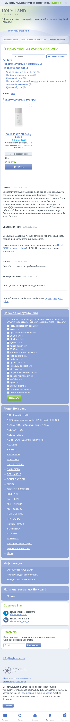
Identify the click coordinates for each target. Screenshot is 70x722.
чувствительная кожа (22, 332)
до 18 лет (16, 379)
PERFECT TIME (15, 514)
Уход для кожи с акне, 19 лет (21, 72)
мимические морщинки (23, 352)
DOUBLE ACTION (16, 479)
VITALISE (12, 533)
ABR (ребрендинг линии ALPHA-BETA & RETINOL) (33, 420)
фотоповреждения (20, 389)
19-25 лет (16, 349)
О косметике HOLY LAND (20, 570)
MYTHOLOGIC (14, 509)
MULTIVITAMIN (14, 504)
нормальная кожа (20, 366)
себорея (15, 359)
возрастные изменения (23, 372)
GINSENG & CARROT (18, 489)
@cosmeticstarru (18, 614)
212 (23, 140)
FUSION (11, 484)
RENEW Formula (15, 524)
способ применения (21, 376)
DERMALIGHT (14, 474)
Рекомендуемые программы (22, 63)
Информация (13, 563)
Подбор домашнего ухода (19, 75)
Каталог (5, 720)
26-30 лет (16, 336)
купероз (15, 342)
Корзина (65, 720)
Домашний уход (14, 78)
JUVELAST (12, 494)
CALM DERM (13, 469)
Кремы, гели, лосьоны (18, 548)
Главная (35, 720)
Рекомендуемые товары (19, 99)
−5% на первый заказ (18, 154)
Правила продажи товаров (14, 681)
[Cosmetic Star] (15, 670)
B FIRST (11, 449)
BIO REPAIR (13, 454)
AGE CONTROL (15, 430)
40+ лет (15, 369)
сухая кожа (17, 362)
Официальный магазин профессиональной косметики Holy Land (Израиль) (35, 20)
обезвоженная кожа (20, 392)
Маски (10, 553)
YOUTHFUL (13, 538)
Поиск (20, 720)
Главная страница (10, 39)
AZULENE (12, 444)
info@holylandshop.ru (18, 30)
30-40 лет (16, 339)
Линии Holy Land (15, 408)
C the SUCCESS (15, 464)
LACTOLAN (13, 499)
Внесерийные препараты (19, 543)
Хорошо (8, 706)
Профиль (50, 720)
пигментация (18, 346)
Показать (14, 398)
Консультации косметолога (21, 579)
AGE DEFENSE (15, 435)
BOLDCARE (13, 459)
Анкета (7, 59)
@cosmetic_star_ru (19, 621)
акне (13, 93)
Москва (11, 596)
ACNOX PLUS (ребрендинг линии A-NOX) (28, 425)
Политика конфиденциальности (17, 678)
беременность (17, 386)
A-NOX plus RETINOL (18, 415)
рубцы (14, 382)
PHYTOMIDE (13, 519)
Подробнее (56, 3)
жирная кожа (18, 356)
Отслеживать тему (56, 56)
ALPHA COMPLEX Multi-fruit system (25, 440)
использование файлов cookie (36, 693)
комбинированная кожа (23, 326)
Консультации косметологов (33, 39)
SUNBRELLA (13, 528)
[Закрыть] (66, 2)
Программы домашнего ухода (22, 574)
